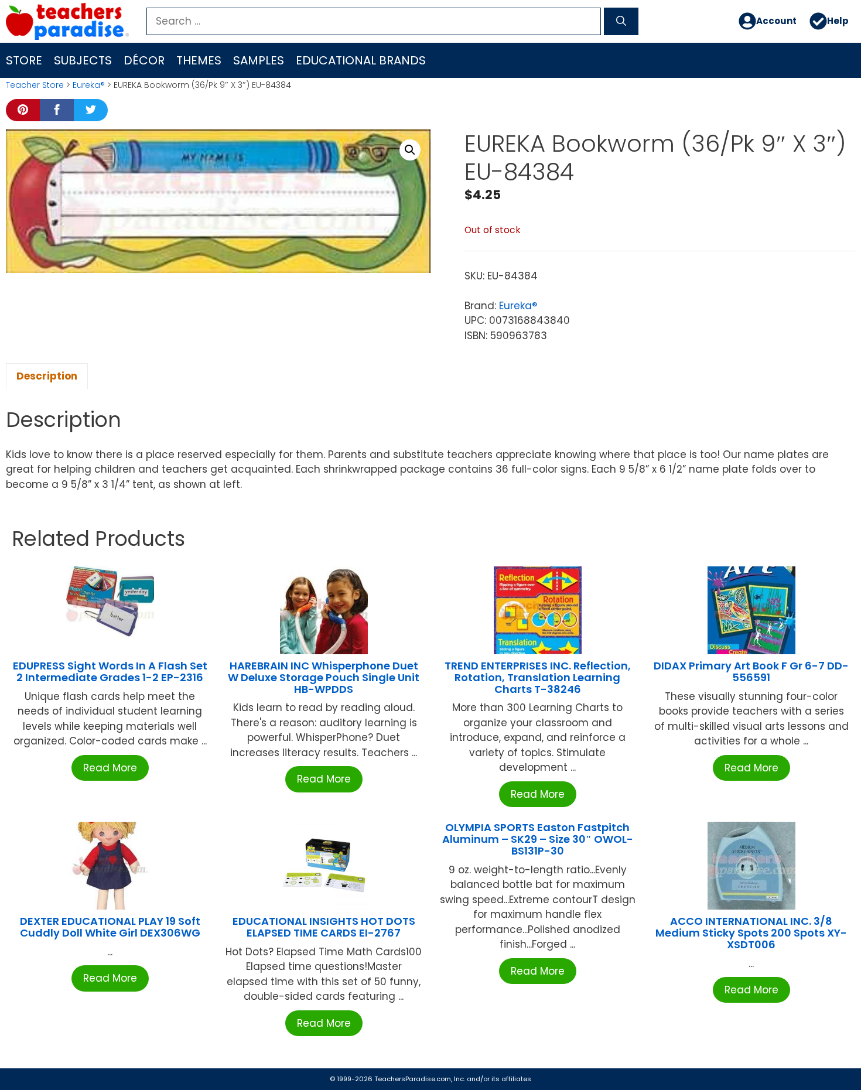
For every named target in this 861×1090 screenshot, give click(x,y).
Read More (110, 768)
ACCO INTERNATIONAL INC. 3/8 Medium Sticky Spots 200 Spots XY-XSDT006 (751, 933)
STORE (24, 60)
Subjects (83, 60)
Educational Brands (361, 60)
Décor (144, 60)
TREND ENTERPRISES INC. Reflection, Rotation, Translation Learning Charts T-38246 (538, 677)
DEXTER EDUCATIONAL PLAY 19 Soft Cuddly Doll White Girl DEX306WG (110, 927)
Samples (258, 60)
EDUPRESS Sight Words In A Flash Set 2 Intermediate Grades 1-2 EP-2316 (110, 671)
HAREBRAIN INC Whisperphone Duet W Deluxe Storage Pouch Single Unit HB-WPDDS (323, 677)
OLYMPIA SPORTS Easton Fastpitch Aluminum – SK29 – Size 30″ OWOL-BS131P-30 (537, 839)
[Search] (621, 22)
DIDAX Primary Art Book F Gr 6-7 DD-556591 (751, 671)
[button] (410, 149)
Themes (198, 60)
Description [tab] (46, 376)
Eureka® (89, 85)
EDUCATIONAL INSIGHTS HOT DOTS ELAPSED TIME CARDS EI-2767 (324, 927)
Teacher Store (35, 85)
